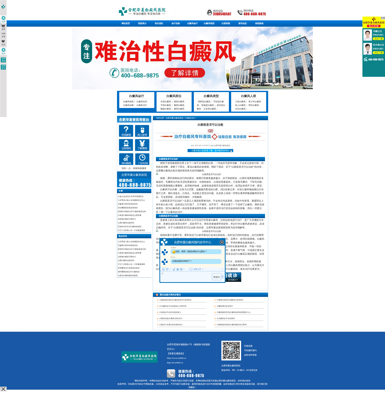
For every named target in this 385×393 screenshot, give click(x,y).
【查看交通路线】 (176, 353)
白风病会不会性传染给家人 (170, 312)
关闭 (383, 18)
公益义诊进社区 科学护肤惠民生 (131, 196)
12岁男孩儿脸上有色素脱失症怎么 (131, 200)
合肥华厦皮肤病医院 (217, 227)
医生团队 (159, 23)
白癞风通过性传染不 (225, 306)
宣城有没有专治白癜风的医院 (129, 226)
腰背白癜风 (179, 109)
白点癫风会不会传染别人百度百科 (172, 306)
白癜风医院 (209, 23)
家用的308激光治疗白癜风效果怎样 (132, 211)
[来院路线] (126, 159)
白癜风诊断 (128, 105)
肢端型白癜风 (207, 105)
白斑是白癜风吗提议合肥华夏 (129, 215)
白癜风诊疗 (192, 23)
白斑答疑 (226, 23)
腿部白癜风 (179, 105)
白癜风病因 (128, 101)
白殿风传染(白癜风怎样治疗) (170, 318)
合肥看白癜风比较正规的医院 (171, 170)
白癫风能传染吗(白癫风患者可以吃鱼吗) (175, 300)
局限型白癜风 (204, 101)
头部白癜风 (165, 101)
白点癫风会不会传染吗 (226, 318)
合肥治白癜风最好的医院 (128, 275)
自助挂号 (3, 67)
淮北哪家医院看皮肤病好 (128, 208)
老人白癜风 (240, 105)
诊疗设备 (176, 23)
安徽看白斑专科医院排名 (128, 204)
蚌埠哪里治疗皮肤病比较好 (129, 268)
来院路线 (259, 23)
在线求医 (3, 59)
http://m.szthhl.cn (175, 362)
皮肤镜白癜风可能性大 (127, 219)
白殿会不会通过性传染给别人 (171, 325)
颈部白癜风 (179, 101)
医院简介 (142, 23)
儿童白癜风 (240, 101)
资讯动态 (242, 23)
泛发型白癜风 (209, 109)
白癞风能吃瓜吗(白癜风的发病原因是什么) (233, 312)
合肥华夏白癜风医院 (174, 118)
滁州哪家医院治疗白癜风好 (129, 272)
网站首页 (126, 23)
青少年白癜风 (254, 101)
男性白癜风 (253, 105)
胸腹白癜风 (165, 109)
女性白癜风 (240, 109)
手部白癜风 (165, 105)
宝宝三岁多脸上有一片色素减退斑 (131, 230)
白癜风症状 (142, 101)
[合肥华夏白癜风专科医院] (192, 11)
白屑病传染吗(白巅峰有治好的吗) (230, 300)
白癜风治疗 (142, 105)
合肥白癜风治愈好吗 (126, 223)
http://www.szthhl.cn (176, 358)
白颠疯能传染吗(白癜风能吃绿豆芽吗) (232, 325)
